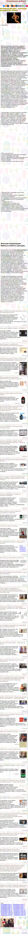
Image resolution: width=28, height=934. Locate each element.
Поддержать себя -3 (6, 905)
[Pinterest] (27, 6)
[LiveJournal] (16, 6)
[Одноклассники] (6, 6)
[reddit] (14, 6)
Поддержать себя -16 (20, 913)
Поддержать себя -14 (20, 912)
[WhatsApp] (23, 6)
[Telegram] (25, 6)
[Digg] (12, 6)
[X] (8, 6)
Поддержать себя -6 (18, 907)
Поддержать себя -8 (18, 908)
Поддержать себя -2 (18, 904)
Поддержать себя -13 (7, 912)
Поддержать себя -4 (18, 905)
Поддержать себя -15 (7, 913)
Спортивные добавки (17, 1)
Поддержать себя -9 (6, 909)
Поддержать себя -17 (7, 915)
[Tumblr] (18, 6)
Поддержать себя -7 (6, 908)
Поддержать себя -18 (20, 915)
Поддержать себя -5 (6, 907)
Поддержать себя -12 (19, 911)
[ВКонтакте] (4, 6)
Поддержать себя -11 (6, 911)
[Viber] (20, 6)
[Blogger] (10, 6)
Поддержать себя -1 (6, 904)
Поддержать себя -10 (19, 909)
